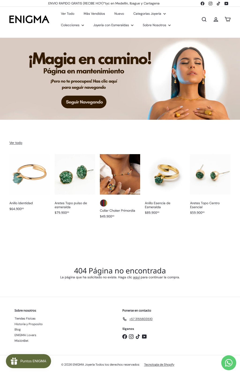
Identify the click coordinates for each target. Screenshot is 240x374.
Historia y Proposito (29, 324)
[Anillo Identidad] (29, 184)
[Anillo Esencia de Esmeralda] (165, 186)
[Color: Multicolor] (103, 203)
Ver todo (15, 143)
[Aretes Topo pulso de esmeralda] (75, 186)
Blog (18, 329)
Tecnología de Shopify (159, 365)
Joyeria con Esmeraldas (111, 25)
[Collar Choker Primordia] (120, 188)
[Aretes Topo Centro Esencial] (210, 186)
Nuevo (119, 13)
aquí (136, 277)
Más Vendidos (94, 13)
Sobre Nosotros (155, 25)
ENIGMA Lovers (25, 335)
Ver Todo (67, 13)
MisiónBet (21, 341)
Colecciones (70, 25)
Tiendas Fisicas (25, 318)
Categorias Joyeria (147, 13)
